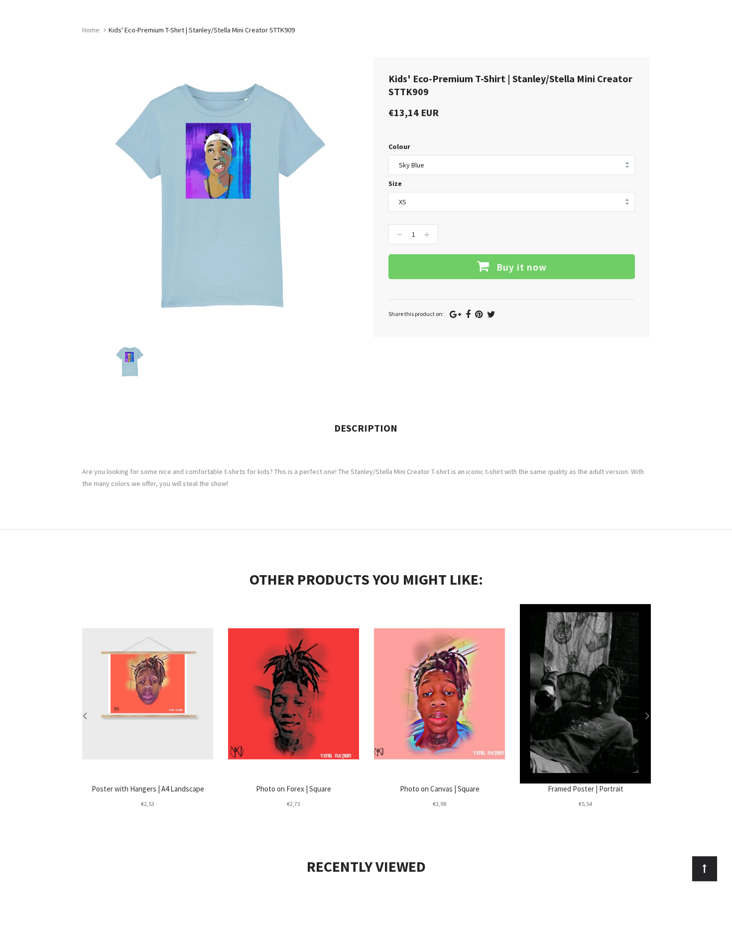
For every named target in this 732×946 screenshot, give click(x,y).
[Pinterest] (479, 314)
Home (91, 29)
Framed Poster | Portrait (585, 788)
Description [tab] (365, 428)
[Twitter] (491, 314)
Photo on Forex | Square (293, 788)
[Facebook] (468, 314)
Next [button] (647, 715)
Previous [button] (85, 715)
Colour (399, 146)
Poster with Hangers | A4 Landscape (148, 788)
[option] (129, 361)
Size (395, 183)
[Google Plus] (455, 314)
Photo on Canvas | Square (440, 788)
